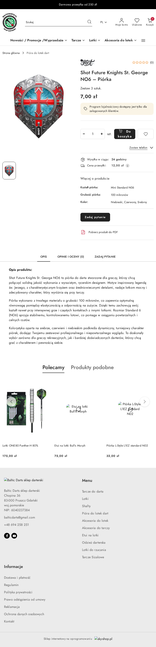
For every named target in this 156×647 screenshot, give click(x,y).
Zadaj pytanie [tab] (105, 257)
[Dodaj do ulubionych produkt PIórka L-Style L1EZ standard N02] (97, 382)
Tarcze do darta (92, 491)
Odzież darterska (94, 542)
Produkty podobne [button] (92, 367)
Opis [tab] (43, 257)
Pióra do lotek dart (95, 513)
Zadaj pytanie (95, 217)
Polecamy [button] (53, 367)
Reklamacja (12, 606)
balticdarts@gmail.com (19, 517)
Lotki (85, 498)
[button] (143, 40)
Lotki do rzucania (94, 549)
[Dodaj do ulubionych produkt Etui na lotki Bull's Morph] (45, 382)
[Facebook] (7, 536)
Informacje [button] (13, 567)
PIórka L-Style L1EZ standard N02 (75, 445)
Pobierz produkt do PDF (103, 232)
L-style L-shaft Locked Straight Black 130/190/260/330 (128, 447)
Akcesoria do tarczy (96, 528)
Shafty (86, 506)
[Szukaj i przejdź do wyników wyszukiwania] (89, 22)
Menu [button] (87, 480)
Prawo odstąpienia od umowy (24, 599)
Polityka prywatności (18, 592)
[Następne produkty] (144, 401)
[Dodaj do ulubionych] (146, 134)
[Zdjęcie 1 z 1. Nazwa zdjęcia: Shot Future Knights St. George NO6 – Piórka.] (9, 170)
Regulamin (11, 585)
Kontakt (9, 621)
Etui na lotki (90, 535)
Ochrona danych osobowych (24, 614)
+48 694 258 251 (16, 524)
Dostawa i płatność (17, 577)
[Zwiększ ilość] (102, 134)
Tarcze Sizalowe (93, 557)
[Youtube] (14, 536)
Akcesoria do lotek (95, 520)
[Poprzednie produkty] (11, 401)
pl (101, 22)
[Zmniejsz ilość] (84, 134)
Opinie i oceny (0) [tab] (70, 257)
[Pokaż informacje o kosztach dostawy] (127, 165)
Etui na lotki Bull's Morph (17, 445)
